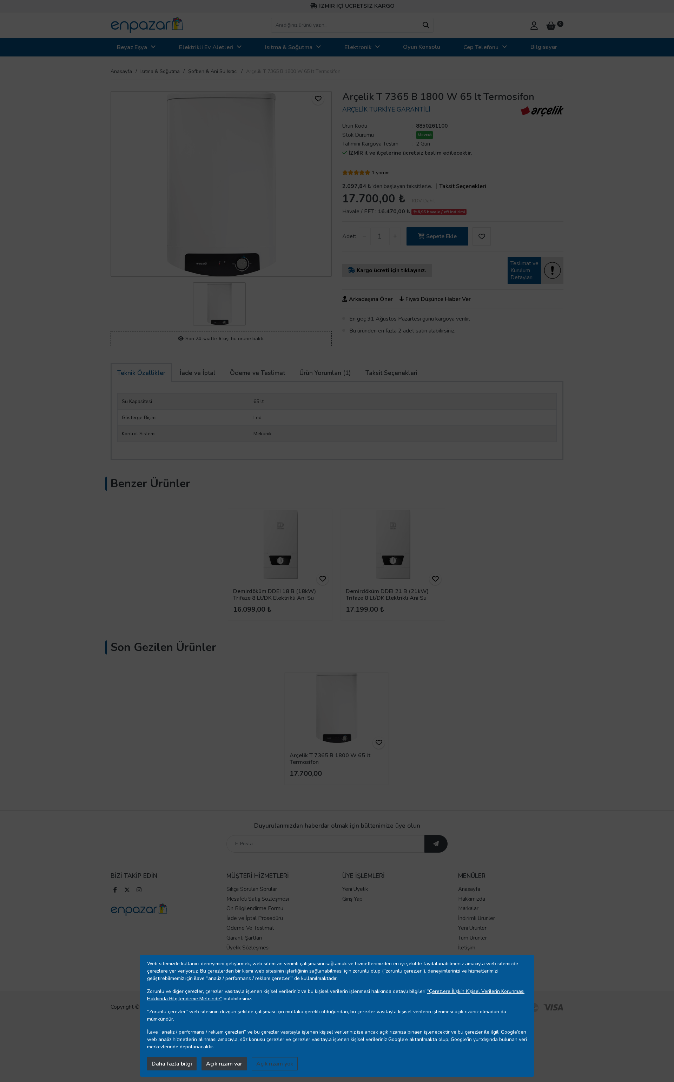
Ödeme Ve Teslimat (250, 928)
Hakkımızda (471, 898)
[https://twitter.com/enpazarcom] (127, 890)
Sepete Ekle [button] (441, 236)
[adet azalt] (364, 236)
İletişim (466, 947)
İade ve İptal (198, 373)
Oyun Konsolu (421, 47)
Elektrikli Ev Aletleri (206, 47)
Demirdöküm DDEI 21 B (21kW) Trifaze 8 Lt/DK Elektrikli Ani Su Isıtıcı (387, 598)
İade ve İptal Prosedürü (254, 918)
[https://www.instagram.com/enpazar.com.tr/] (139, 890)
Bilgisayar (543, 47)
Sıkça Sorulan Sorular (251, 889)
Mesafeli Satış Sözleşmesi (257, 898)
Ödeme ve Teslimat (257, 373)
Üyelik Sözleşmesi (248, 947)
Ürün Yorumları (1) (325, 373)
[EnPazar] (147, 25)
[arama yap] (425, 25)
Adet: (349, 236)
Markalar (468, 908)
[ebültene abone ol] (436, 844)
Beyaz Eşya (132, 47)
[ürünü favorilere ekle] (318, 99)
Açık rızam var (224, 1064)
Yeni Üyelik (355, 889)
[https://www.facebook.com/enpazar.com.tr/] (115, 890)
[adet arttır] (395, 236)
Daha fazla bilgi (172, 1064)
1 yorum (381, 172)
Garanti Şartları (244, 937)
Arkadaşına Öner (371, 299)
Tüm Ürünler (472, 937)
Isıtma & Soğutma (288, 47)
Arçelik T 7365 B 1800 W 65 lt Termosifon (330, 759)
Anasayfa (121, 71)
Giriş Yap (352, 898)
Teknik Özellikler (141, 373)
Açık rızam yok (274, 1064)
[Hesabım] (534, 25)
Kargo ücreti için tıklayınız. (391, 270)
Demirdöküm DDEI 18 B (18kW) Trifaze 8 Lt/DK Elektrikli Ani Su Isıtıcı (274, 598)
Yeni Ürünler (472, 928)
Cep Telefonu (480, 47)
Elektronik (357, 47)
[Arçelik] (542, 111)
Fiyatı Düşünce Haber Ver (438, 299)
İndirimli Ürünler (476, 918)
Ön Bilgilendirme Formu (254, 908)
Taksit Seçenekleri (462, 186)
